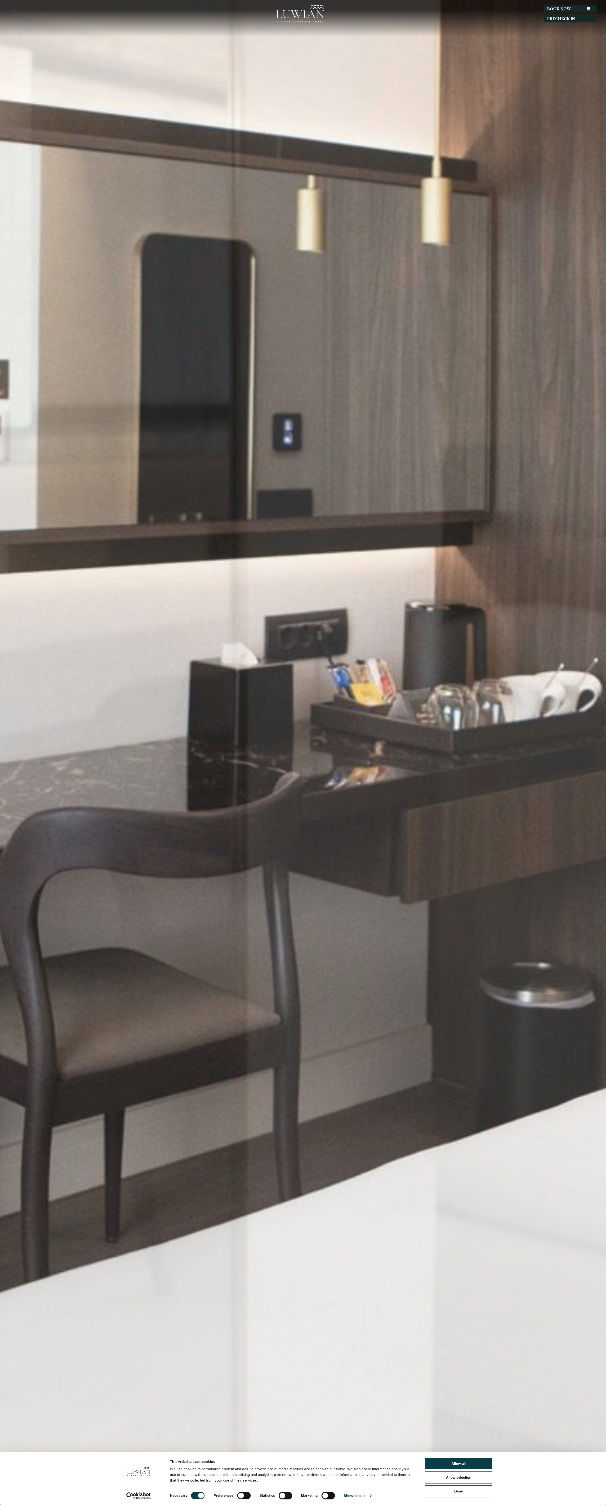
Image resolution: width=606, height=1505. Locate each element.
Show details (354, 1496)
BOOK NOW (558, 8)
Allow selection (458, 1477)
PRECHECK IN (561, 18)
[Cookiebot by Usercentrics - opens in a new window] (138, 1495)
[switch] (244, 1495)
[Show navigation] (14, 10)
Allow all (458, 1463)
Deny (458, 1491)
